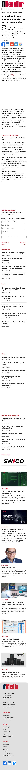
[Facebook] (5, 764)
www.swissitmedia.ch (8, 707)
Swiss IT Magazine (8, 736)
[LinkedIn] (10, 764)
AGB (4, 729)
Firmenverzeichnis (8, 753)
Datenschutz (6, 731)
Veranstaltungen (7, 720)
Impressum (6, 734)
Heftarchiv (5, 751)
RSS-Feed (6, 747)
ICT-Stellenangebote (8, 755)
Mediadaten (6, 715)
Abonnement (6, 727)
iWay (12, 75)
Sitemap (5, 749)
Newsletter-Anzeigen (8, 717)
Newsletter (6, 744)
